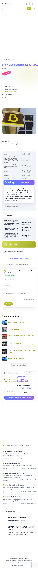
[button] (33, 4)
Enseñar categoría (19, 365)
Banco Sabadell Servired (16, 322)
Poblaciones (14, 562)
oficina (4, 69)
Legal (26, 562)
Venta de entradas (10, 144)
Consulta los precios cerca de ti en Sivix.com (19, 397)
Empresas (21, 562)
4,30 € (26, 392)
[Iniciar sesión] (26, 4)
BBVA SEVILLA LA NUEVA (15, 329)
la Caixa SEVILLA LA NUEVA (16, 343)
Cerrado (7, 73)
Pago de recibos (22, 144)
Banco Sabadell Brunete (16, 358)
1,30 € (22, 389)
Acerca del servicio (10, 560)
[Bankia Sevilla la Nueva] (19, 121)
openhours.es (24, 558)
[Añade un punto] (22, 4)
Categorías (20, 560)
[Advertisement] (19, 32)
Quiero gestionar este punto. (20, 264)
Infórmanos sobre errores (11, 206)
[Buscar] (34, 8)
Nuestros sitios (28, 560)
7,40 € (29, 389)
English (22, 565)
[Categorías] (29, 4)
